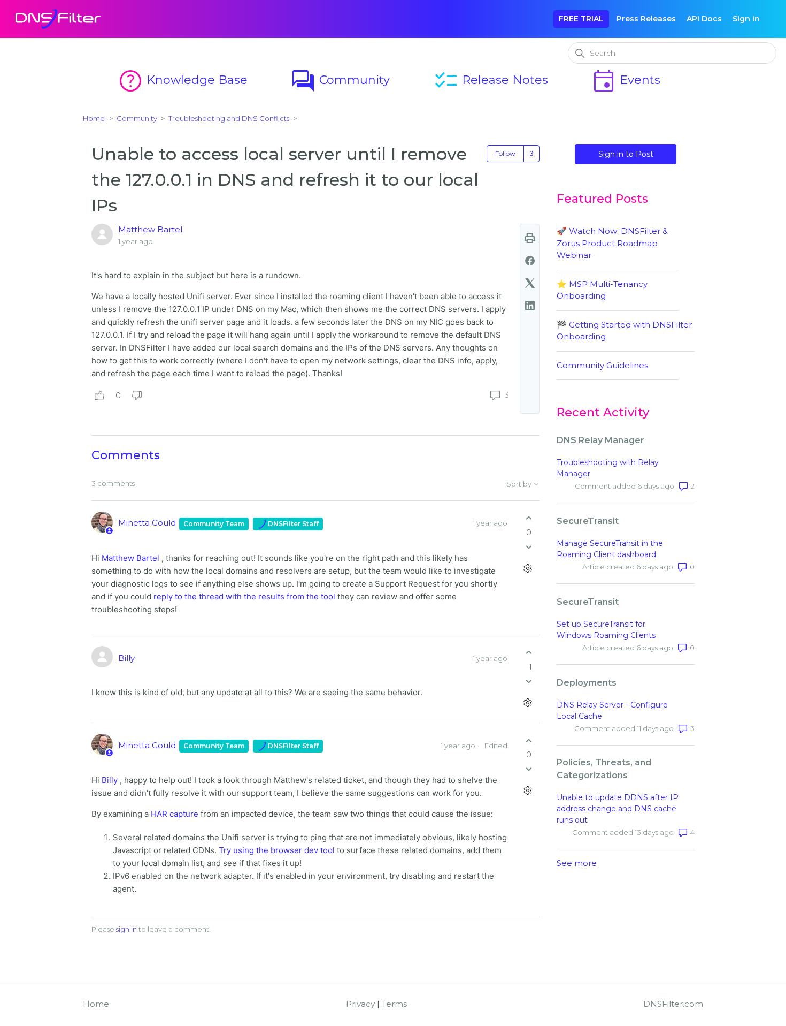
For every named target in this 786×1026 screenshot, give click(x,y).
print (529, 238)
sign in (126, 929)
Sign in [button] (746, 19)
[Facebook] (530, 260)
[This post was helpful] (99, 396)
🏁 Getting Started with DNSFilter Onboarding (624, 331)
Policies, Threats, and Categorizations (604, 768)
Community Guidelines (602, 365)
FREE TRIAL (581, 19)
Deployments (587, 683)
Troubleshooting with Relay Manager (608, 468)
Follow (505, 153)
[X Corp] (530, 283)
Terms (394, 1004)
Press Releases (646, 19)
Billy (126, 658)
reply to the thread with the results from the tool (244, 596)
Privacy (360, 1004)
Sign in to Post (625, 154)
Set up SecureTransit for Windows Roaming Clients (606, 629)
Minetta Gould (148, 523)
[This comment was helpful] (529, 518)
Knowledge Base (183, 80)
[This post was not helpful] (137, 396)
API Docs (704, 19)
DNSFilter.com (673, 1004)
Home (94, 118)
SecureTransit (588, 521)
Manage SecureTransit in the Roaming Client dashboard (610, 548)
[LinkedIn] (530, 305)
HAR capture (174, 814)
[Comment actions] (527, 568)
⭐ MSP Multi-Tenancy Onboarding (602, 290)
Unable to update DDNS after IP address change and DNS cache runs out (618, 809)
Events (625, 80)
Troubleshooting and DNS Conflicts (228, 118)
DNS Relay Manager (600, 440)
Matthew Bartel (150, 229)
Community (340, 80)
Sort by (519, 484)
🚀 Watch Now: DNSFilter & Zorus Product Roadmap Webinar (612, 243)
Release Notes (490, 80)
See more (577, 863)
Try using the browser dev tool (277, 850)
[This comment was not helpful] (529, 546)
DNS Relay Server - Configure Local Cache (612, 710)
